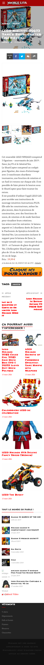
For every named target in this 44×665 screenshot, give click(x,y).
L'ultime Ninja (7, 42)
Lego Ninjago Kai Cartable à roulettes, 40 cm (26, 582)
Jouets (16, 24)
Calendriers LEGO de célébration (16, 411)
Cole (13, 560)
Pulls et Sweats (7, 620)
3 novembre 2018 (17, 552)
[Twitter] (22, 56)
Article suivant (32, 293)
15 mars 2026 (7, 374)
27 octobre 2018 (16, 586)
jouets (16, 284)
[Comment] (28, 56)
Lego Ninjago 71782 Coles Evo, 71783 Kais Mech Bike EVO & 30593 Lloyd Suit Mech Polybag (10, 360)
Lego (26, 647)
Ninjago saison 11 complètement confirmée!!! (25, 529)
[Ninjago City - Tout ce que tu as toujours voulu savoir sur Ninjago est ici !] (16, 3)
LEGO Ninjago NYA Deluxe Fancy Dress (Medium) (19, 454)
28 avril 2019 (15, 541)
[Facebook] (16, 56)
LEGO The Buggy (12, 494)
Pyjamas (5, 624)
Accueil (6, 24)
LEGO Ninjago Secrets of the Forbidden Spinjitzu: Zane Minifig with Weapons (33, 360)
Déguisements (7, 616)
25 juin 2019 (15, 533)
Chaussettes (6, 632)
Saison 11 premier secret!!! (24, 538)
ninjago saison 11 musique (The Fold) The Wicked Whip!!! (25, 572)
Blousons (5, 628)
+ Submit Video (11, 594)
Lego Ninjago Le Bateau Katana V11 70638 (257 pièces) (34, 304)
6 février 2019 (16, 520)
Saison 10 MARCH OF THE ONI (26, 517)
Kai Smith (16, 549)
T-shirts (5, 612)
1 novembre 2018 (17, 563)
